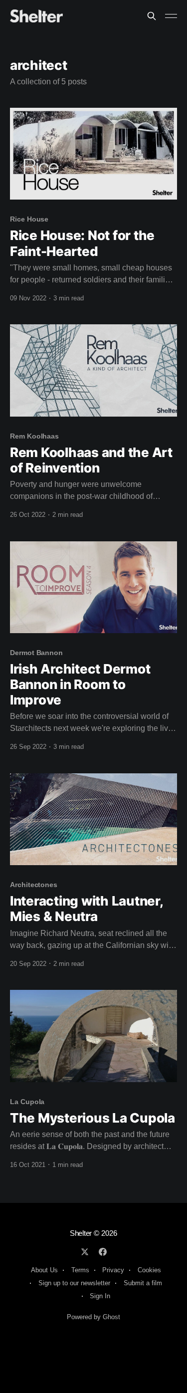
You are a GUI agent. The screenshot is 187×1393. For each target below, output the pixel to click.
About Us (44, 1270)
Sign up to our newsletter (74, 1283)
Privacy (113, 1270)
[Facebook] (103, 1252)
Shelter (81, 1233)
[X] (85, 1252)
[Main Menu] (171, 15)
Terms (80, 1270)
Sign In (100, 1296)
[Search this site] (152, 16)
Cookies (149, 1270)
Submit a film (143, 1283)
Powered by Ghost (93, 1317)
